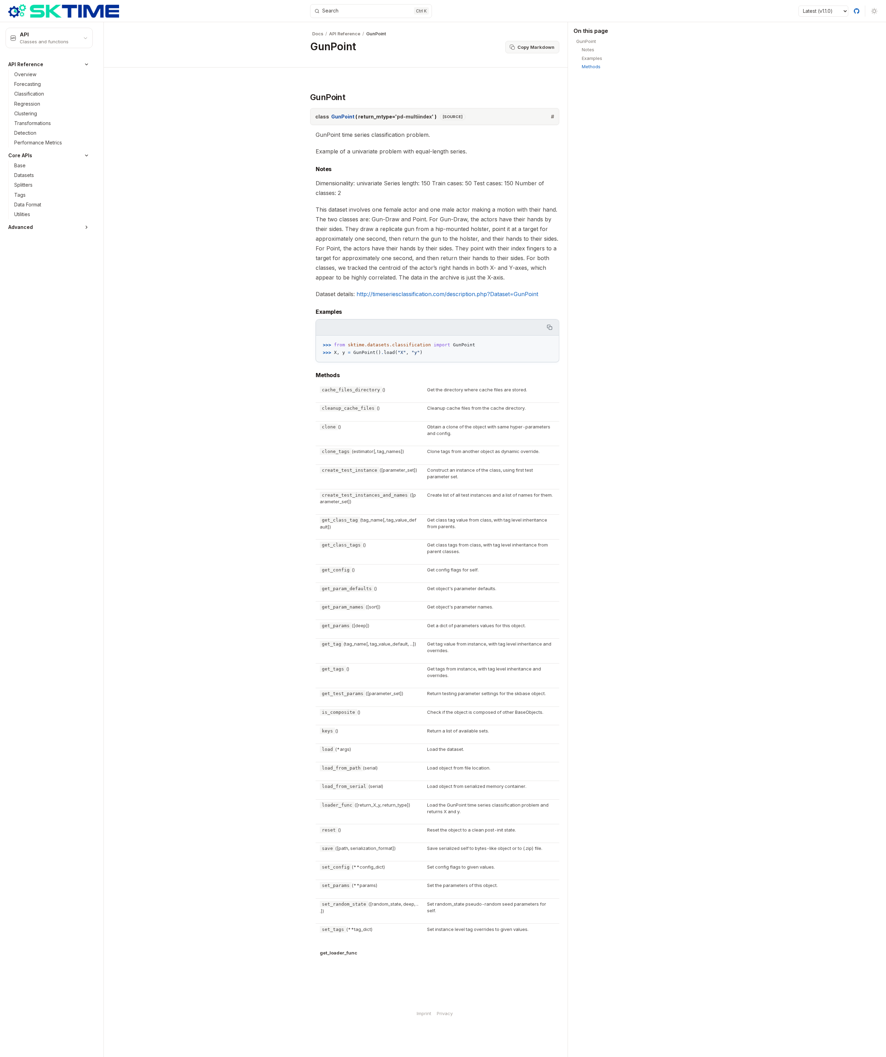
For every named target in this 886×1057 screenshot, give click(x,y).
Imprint (424, 1013)
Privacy (445, 1013)
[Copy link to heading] (304, 97)
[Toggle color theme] (874, 11)
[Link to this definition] (552, 117)
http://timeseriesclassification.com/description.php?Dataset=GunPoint (447, 294)
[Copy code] (550, 327)
